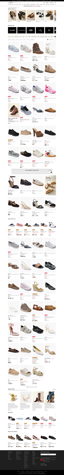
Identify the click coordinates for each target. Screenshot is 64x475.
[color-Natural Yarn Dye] (20, 384)
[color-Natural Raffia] (37, 320)
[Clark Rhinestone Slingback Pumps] (26, 204)
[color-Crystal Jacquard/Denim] (20, 256)
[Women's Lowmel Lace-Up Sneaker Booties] (50, 69)
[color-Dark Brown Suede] (52, 446)
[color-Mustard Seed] (8, 383)
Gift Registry (25, 467)
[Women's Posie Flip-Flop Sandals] (19, 418)
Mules (45, 21)
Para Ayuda (9, 456)
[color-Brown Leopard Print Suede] (8, 298)
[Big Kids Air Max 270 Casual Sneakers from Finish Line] (50, 89)
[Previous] (45, 48)
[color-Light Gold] (20, 215)
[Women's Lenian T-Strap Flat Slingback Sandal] (44, 224)
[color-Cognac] (18, 234)
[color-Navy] (21, 215)
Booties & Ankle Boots (33, 36)
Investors (33, 456)
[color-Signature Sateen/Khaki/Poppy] (37, 121)
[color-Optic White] (8, 319)
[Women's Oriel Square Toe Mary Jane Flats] (52, 437)
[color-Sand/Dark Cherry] (21, 144)
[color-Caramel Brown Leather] (17, 446)
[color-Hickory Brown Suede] (19, 446)
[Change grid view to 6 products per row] (48, 39)
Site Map (33, 461)
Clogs (49, 36)
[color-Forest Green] (53, 446)
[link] (13, 59)
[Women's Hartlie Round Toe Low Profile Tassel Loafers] (44, 437)
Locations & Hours (26, 454)
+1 (54, 446)
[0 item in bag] (55, 2)
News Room (33, 460)
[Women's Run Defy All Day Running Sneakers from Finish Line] (50, 245)
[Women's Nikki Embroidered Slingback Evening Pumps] (26, 266)
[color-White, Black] (46, 215)
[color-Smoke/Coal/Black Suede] (10, 80)
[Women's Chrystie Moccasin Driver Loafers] (19, 224)
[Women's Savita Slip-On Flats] (38, 350)
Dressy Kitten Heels (29, 21)
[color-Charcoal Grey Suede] (24, 446)
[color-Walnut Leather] (25, 446)
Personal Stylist (25, 460)
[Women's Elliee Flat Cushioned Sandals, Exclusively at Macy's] (28, 224)
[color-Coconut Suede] (10, 362)
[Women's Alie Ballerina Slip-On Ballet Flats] (26, 69)
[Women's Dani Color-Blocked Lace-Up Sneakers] (52, 224)
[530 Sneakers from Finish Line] (26, 329)
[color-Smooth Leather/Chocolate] (22, 256)
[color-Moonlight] (20, 144)
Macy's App (25, 455)
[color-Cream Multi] (45, 166)
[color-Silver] (22, 215)
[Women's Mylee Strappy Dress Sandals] (38, 69)
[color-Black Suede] (22, 80)
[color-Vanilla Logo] (19, 428)
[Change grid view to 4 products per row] (47, 39)
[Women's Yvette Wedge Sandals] (38, 287)
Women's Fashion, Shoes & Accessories (13, 7)
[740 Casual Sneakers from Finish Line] (13, 48)
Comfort (21, 36)
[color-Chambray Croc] (16, 428)
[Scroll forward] (51, 172)
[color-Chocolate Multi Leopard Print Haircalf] (20, 80)
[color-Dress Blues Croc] (18, 428)
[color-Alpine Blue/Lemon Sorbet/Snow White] (50, 235)
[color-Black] (47, 80)
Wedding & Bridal (42, 36)
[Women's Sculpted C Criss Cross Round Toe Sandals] (13, 350)
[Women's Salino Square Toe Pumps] (36, 437)
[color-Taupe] (21, 167)
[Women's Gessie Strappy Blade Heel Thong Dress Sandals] (13, 266)
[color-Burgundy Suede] (36, 60)
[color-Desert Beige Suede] (44, 446)
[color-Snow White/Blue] (49, 235)
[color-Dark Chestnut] (11, 383)
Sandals (9, 36)
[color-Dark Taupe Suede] (9, 446)
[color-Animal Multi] (37, 60)
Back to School (37, 21)
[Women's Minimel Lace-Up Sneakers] (26, 350)
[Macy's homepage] (8, 7)
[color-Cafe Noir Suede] (8, 214)
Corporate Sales (33, 454)
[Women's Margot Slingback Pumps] (26, 245)
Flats (26, 36)
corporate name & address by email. (42, 473)
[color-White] (10, 234)
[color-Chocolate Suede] (8, 362)
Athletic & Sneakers (16, 36)
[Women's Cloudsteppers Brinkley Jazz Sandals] (11, 224)
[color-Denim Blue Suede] (43, 446)
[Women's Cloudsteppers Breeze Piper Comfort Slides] (36, 224)
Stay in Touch (25, 461)
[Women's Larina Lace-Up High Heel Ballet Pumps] (13, 329)
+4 (13, 298)
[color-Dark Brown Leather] (36, 80)
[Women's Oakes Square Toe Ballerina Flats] (13, 287)
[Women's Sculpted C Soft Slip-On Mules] (50, 110)
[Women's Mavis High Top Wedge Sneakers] (38, 48)
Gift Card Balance (18, 456)
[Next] (55, 15)
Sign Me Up (48, 454)
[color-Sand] (45, 80)
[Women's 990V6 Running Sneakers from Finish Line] (13, 154)
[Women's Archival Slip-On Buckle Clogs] (13, 69)
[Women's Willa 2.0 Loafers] (50, 133)
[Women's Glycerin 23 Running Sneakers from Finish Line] (38, 329)
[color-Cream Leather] (37, 80)
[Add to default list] (14, 414)
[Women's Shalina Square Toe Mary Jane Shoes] (19, 437)
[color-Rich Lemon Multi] (46, 166)
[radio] (32, 60)
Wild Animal (9, 21)
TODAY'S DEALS (14, 0)
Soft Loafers (18, 21)
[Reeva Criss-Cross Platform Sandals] (38, 372)
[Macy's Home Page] (10, 2)
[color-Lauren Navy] (9, 319)
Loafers (29, 36)
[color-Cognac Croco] (42, 234)
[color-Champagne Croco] (36, 363)
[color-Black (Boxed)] (36, 234)
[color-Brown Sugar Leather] (22, 384)
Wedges (38, 36)
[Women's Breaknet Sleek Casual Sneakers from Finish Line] (38, 182)
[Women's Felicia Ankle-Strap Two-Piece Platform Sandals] (50, 48)
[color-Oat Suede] (8, 80)
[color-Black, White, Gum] (45, 215)
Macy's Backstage (26, 456)
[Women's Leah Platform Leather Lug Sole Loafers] (26, 182)
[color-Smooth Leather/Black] (21, 256)
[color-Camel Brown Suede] (51, 446)
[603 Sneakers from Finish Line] (13, 133)
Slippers (52, 36)
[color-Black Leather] (21, 80)
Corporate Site (33, 455)
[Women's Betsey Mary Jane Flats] (13, 204)
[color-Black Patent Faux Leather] (16, 446)
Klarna (8, 454)
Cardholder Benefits (18, 454)
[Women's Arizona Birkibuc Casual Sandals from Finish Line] (38, 245)
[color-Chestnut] (46, 80)
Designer (46, 36)
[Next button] (55, 36)
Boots (23, 36)
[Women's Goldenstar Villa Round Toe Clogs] (13, 372)
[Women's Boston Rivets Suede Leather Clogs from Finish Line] (26, 154)
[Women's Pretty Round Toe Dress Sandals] (50, 350)
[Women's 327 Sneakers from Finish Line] (50, 204)
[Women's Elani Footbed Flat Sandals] (38, 308)
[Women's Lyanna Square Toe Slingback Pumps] (28, 437)
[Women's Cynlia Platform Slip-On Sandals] (38, 133)
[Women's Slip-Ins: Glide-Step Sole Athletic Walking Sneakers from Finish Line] (38, 154)
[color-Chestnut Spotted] (48, 80)
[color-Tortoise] (36, 320)
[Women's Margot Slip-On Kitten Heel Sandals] (38, 110)
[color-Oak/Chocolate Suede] (9, 80)
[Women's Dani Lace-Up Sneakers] (26, 308)
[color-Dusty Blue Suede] (9, 298)
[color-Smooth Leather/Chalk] (36, 121)
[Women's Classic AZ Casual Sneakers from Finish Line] (26, 287)
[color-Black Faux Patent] (37, 215)
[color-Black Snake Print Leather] (50, 446)
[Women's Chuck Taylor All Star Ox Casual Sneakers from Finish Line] (13, 89)
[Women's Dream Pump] (50, 287)
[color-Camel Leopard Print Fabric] (37, 447)
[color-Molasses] (10, 383)
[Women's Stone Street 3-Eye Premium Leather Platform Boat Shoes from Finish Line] (50, 308)
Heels (12, 36)
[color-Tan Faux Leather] (36, 215)
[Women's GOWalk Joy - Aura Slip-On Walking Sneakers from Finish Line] (13, 245)
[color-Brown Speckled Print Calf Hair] (36, 447)
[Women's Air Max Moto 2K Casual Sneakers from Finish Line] (50, 266)
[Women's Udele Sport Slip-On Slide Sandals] (38, 266)
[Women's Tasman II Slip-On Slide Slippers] (26, 133)
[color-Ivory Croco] (37, 363)
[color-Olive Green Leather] (12, 298)
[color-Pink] (19, 234)
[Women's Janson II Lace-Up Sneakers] (13, 308)
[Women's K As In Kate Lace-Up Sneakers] (50, 154)
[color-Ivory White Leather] (11, 298)
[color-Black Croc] (17, 428)
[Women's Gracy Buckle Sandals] (13, 182)
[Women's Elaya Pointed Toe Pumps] (50, 329)
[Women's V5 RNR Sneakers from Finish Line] (26, 89)
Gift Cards (17, 455)
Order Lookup (9, 455)
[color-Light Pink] (16, 234)
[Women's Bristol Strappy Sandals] (38, 204)
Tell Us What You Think (26, 466)
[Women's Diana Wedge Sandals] (26, 372)
